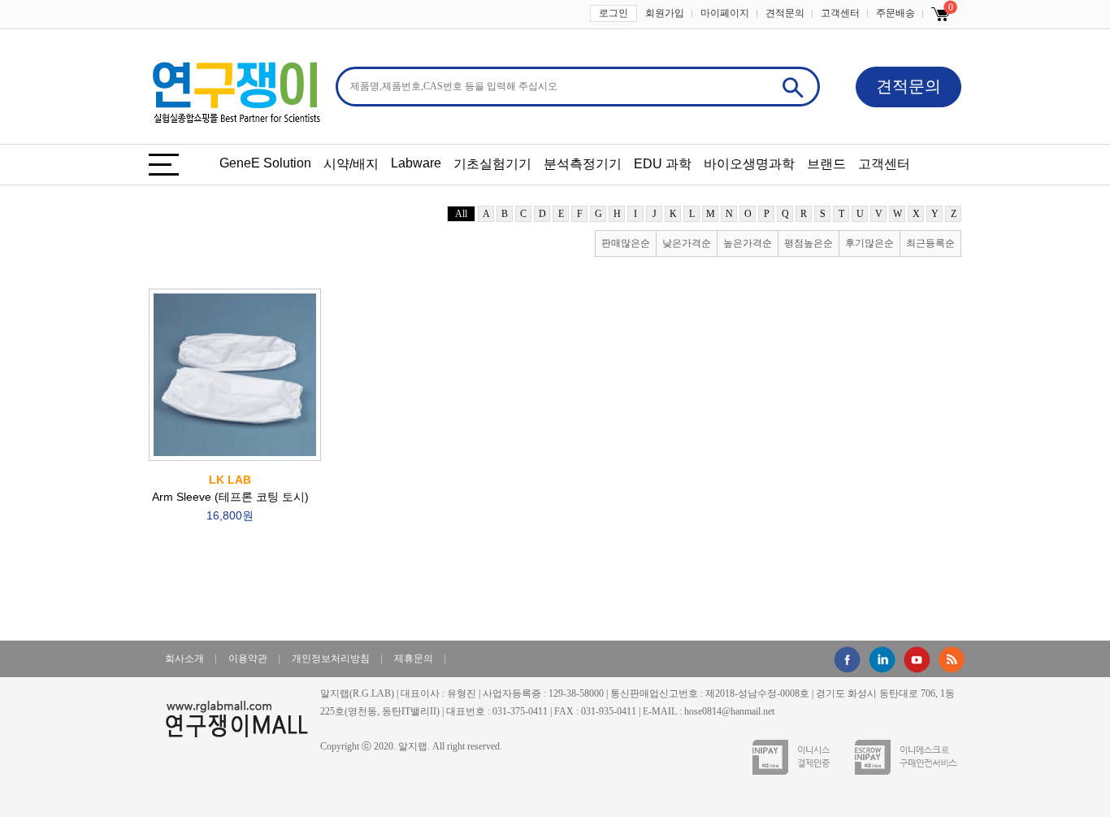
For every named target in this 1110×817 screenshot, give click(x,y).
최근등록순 (930, 243)
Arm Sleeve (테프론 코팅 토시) (230, 497)
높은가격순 (747, 243)
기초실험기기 (492, 164)
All (461, 213)
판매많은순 (625, 243)
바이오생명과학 (749, 164)
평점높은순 (808, 243)
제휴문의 (413, 658)
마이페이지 (724, 13)
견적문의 (784, 13)
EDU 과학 (663, 164)
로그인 (613, 13)
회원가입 (664, 13)
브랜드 (826, 164)
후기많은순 (869, 243)
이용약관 (247, 658)
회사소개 (184, 658)
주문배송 (895, 13)
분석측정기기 (583, 164)
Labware (416, 163)
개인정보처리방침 (331, 658)
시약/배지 (351, 164)
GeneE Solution (265, 163)
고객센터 (840, 13)
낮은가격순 (686, 243)
